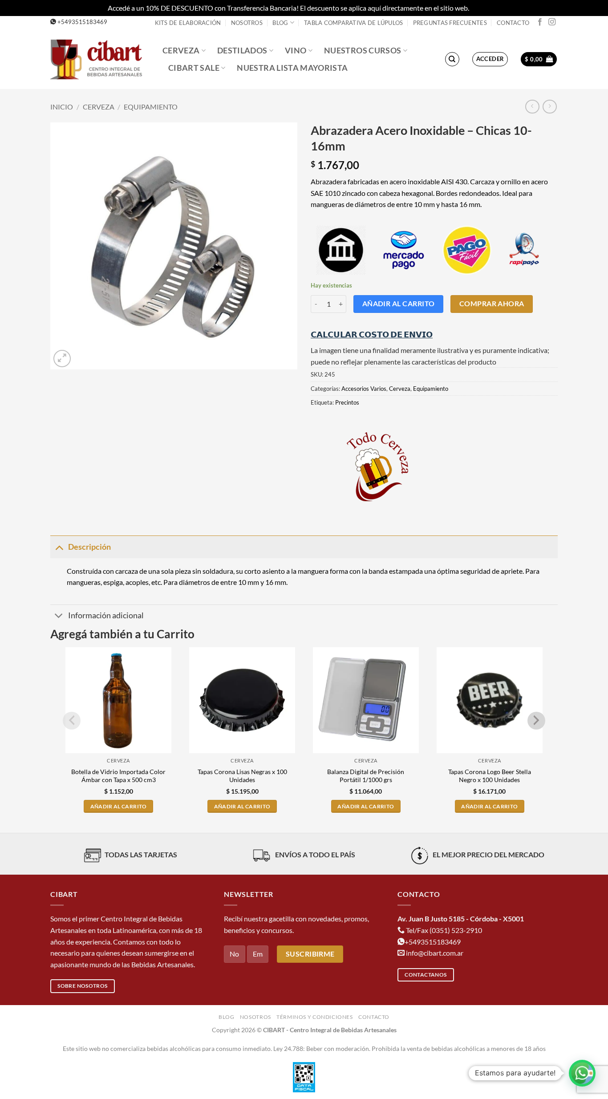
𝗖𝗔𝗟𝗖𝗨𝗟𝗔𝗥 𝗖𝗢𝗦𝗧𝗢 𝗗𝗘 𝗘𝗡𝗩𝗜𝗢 (372, 334)
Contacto (513, 22)
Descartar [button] (485, 8)
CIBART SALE (193, 68)
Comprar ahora (491, 304)
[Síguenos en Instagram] (551, 22)
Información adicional (106, 615)
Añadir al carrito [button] (118, 806)
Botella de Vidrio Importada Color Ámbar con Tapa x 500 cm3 (118, 776)
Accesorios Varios (363, 388)
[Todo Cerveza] (377, 466)
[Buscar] (452, 59)
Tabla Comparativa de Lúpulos (353, 22)
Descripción (89, 547)
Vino (295, 50)
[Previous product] (549, 107)
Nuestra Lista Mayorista (292, 68)
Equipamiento (151, 106)
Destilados (242, 50)
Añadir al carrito (398, 304)
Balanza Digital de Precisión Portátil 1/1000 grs (365, 776)
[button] (490, 59)
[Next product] (532, 107)
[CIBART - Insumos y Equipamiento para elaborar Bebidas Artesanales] (99, 59)
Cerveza (180, 50)
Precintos (347, 402)
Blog (280, 22)
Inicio (61, 106)
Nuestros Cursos (362, 50)
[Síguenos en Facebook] (539, 22)
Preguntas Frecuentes (450, 22)
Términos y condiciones (314, 1017)
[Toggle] (59, 546)
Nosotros (247, 22)
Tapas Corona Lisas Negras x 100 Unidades (242, 776)
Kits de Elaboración (188, 22)
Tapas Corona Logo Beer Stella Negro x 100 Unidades (489, 776)
